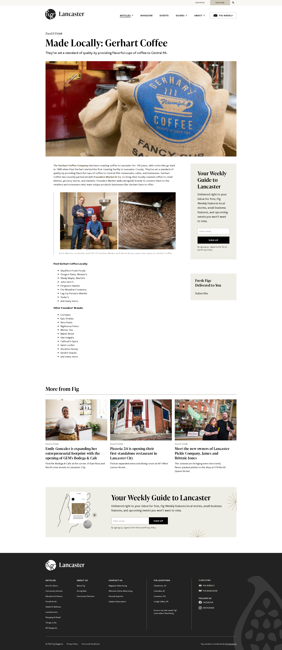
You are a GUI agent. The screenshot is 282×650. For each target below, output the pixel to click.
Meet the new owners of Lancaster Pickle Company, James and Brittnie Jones (202, 453)
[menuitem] (126, 15)
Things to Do (51, 622)
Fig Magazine (210, 590)
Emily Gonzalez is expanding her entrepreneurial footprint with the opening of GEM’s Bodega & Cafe (73, 453)
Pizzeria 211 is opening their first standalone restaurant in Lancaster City (133, 453)
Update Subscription (117, 601)
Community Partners (86, 596)
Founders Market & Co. (108, 177)
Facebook (208, 602)
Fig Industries (230, 643)
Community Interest (54, 590)
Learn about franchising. (164, 613)
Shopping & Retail (53, 617)
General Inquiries (116, 596)
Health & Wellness (53, 606)
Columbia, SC (159, 590)
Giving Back (82, 590)
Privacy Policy (72, 643)
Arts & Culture (52, 585)
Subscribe (201, 293)
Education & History (54, 596)
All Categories (51, 627)
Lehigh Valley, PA (161, 601)
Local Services (52, 612)
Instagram (208, 607)
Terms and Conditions (91, 643)
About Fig (81, 585)
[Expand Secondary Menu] (233, 2)
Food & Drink (51, 601)
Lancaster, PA (160, 596)
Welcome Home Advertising (120, 590)
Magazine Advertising (118, 585)
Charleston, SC (160, 585)
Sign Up (213, 240)
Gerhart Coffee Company (73, 165)
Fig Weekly (209, 585)
